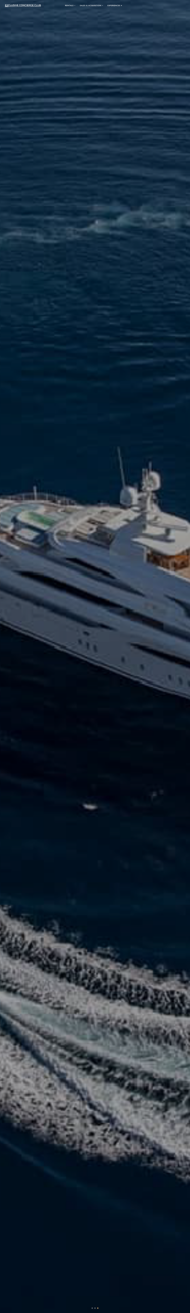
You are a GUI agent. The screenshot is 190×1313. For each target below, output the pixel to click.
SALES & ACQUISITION (90, 5)
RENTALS (69, 5)
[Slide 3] (97, 1308)
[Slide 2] (95, 1308)
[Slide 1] (92, 1308)
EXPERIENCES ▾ (115, 5)
